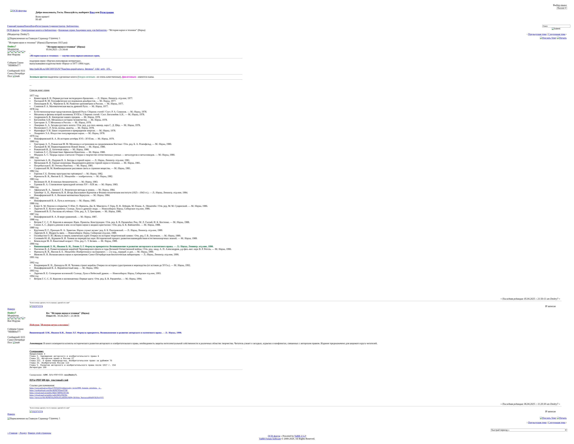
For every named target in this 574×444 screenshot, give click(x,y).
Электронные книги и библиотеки (39, 30)
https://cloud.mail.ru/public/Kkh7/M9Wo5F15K (49, 393)
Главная (11, 26)
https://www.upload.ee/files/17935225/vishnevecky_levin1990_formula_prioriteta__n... (65, 388)
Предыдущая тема (537, 34)
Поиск (27, 26)
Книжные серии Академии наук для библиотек (82, 30)
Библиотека (72, 26)
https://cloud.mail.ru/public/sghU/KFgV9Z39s (48, 395)
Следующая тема (556, 34)
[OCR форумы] (18, 10)
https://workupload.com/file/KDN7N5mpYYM (48, 390)
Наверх (11, 309)
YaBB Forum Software (270, 438)
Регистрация (107, 12)
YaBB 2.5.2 (300, 436)
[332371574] (36, 306)
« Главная (12, 433)
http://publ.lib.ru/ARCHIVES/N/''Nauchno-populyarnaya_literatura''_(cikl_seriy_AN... (71, 69)
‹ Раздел (23, 433)
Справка (19, 26)
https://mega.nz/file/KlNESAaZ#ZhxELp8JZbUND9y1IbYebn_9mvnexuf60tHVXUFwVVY (67, 397)
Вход (92, 12)
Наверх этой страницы (39, 433)
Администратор (57, 26)
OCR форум (13, 30)
